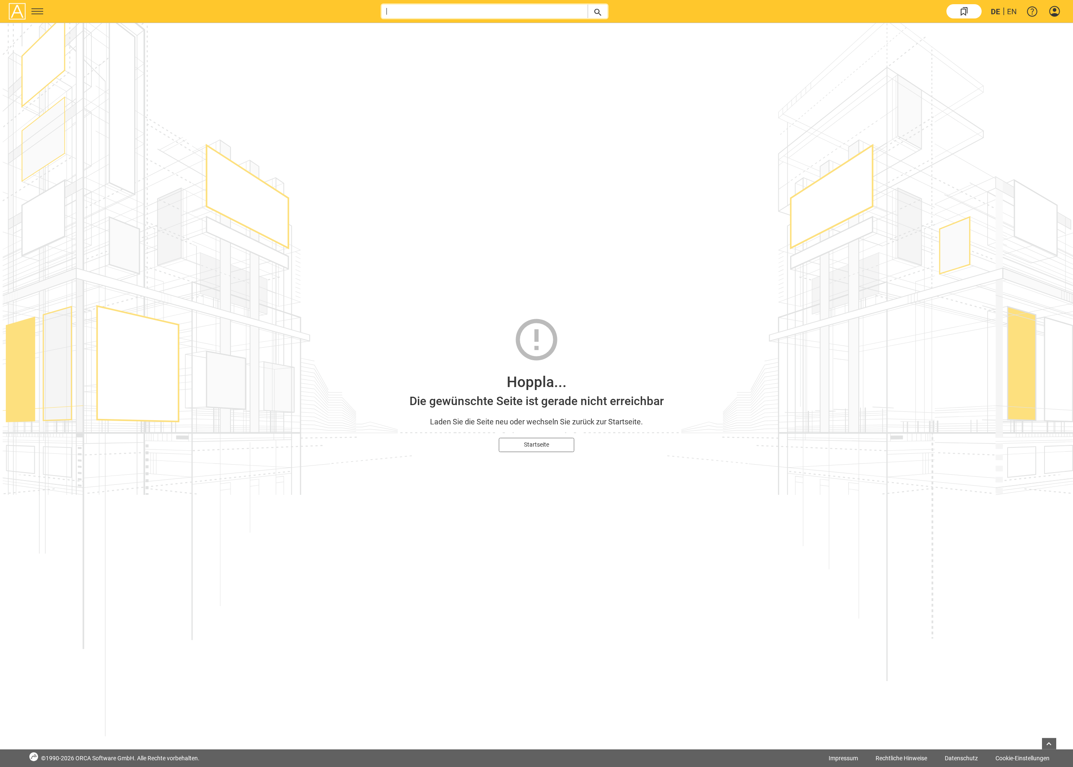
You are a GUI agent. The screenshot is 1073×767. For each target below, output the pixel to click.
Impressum (843, 758)
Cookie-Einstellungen (1022, 758)
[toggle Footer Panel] (1049, 743)
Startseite (536, 444)
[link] (964, 11)
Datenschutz (961, 758)
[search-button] (597, 11)
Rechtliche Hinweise (901, 758)
